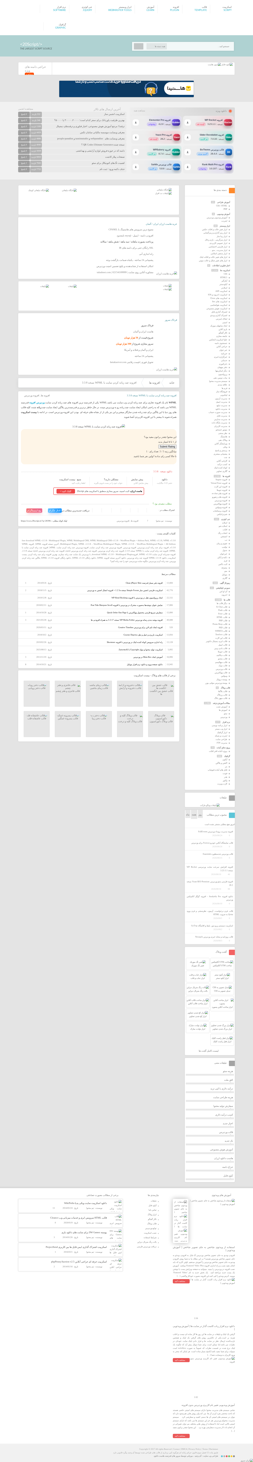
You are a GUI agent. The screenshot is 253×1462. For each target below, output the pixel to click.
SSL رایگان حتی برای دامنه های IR (136, 247)
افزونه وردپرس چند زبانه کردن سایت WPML (68, 547)
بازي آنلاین (223, 329)
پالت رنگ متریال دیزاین (147, 1242)
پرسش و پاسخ (221, 450)
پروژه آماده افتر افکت (218, 751)
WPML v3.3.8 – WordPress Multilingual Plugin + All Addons (148, 544)
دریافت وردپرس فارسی (147, 1246)
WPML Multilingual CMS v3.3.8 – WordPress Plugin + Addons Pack (119, 540)
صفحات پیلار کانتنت (115, 156)
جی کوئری (225, 519)
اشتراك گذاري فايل (219, 312)
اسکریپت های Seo (219, 301)
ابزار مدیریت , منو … (218, 250)
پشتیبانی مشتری (220, 454)
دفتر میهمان (222, 367)
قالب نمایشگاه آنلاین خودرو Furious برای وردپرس (212, 843)
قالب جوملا (222, 651)
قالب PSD (223, 627)
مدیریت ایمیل (221, 402)
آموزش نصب (221, 707)
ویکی (225, 447)
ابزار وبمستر (225, 226)
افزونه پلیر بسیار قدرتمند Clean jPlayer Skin (144, 583)
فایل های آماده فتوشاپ (217, 770)
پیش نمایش (137, 479)
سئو (225, 713)
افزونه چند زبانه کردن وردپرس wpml (81, 551)
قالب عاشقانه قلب (36, 718)
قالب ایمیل (222, 645)
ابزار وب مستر (221, 729)
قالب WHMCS (221, 631)
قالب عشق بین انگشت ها (161, 692)
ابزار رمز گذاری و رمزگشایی (215, 233)
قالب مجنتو (222, 659)
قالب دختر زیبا (99, 718)
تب (226, 540)
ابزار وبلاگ (152, 1214)
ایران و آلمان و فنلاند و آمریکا (138, 350)
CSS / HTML (221, 206)
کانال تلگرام (55, 510)
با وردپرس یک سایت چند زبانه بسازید (74, 554)
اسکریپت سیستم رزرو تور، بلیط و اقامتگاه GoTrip (212, 926)
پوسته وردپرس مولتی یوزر (216, 683)
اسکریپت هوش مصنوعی (216, 308)
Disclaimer (213, 1449)
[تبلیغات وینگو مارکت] (210, 805)
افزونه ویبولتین (221, 507)
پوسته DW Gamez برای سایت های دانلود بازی (84, 1232)
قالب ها (227, 600)
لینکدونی (223, 395)
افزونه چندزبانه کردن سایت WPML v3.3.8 (157, 554)
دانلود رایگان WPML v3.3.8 (84, 558)
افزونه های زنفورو (219, 497)
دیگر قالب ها (222, 603)
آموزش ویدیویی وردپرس (217, 217)
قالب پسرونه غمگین (68, 718)
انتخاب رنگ (222, 533)
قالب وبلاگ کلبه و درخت (130, 721)
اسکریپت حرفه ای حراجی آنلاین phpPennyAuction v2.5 (79, 1261)
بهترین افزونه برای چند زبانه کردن (42, 554)
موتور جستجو (221, 430)
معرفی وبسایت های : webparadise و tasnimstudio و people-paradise (91, 138)
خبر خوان (223, 350)
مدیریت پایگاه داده (219, 422)
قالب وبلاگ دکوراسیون (161, 721)
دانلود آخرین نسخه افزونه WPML (111, 558)
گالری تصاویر (221, 471)
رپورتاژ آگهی (225, 583)
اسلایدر (224, 288)
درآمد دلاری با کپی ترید (221, 1088)
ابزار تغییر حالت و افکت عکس (214, 229)
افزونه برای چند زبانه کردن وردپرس (153, 547)
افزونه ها (154, 382)
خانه (171, 382)
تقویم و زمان (222, 543)
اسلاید (224, 523)
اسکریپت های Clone (218, 298)
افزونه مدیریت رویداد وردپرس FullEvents (215, 831)
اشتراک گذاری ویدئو (218, 315)
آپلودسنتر (223, 284)
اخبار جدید (228, 1123)
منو (225, 571)
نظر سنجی (222, 433)
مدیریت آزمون (221, 398)
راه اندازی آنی (146, 254)
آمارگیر (224, 281)
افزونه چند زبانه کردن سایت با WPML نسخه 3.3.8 (146, 551)
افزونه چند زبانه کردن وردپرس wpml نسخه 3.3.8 (43, 551)
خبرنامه (224, 353)
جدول (224, 550)
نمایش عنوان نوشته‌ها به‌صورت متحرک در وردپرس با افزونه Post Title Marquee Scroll (127, 605)
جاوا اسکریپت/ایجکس (218, 339)
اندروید (224, 595)
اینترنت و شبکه (221, 736)
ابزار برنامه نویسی (219, 725)
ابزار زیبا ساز (222, 236)
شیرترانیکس (222, 514)
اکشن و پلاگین (221, 763)
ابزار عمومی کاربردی (218, 243)
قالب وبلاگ (225, 688)
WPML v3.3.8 (156, 540)
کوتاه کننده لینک (220, 468)
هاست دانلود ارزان (223, 1158)
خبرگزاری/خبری (220, 357)
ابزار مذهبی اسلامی (219, 253)
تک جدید (229, 1140)
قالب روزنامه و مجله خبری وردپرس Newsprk (214, 937)
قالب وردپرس (221, 669)
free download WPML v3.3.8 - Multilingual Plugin (44, 540)
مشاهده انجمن (25, 108)
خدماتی (224, 360)
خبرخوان (223, 554)
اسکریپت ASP (221, 291)
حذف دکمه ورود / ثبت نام (112, 169)
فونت (225, 773)
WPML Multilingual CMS (78, 540)
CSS (225, 274)
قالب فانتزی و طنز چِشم (68, 691)
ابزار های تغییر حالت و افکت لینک (213, 257)
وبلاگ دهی (222, 440)
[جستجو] (138, 46)
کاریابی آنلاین (222, 461)
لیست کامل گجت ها (209, 1050)
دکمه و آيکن (222, 557)
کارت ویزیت (222, 784)
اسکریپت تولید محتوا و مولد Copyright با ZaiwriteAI (141, 649)
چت (225, 457)
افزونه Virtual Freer (219, 483)
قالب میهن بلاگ (220, 698)
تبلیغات (154, 1201)
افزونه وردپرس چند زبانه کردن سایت (106, 547)
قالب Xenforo (221, 634)
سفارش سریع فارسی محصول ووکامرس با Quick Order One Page (135, 612)
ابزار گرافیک (222, 732)
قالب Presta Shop (220, 624)
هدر (225, 777)
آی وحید (198, 1456)
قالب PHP (223, 620)
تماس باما (153, 1210)
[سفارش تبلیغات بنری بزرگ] (164, 190)
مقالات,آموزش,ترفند (221, 703)
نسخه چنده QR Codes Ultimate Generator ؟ (103, 144)
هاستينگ (223, 436)
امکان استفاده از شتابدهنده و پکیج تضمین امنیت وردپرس (124, 266)
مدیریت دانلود (221, 409)
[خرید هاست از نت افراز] (163, 193)
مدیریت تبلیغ (222, 405)
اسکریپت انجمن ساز (114, 114)
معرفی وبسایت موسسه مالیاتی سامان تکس (102, 132)
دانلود (164, 479)
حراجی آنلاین (221, 346)
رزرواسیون (222, 374)
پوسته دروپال (221, 679)
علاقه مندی (222, 385)
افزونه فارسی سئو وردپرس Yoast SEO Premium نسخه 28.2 (210, 883)
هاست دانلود (159, 1456)
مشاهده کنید (180, 1281)
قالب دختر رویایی (36, 688)
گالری (224, 578)
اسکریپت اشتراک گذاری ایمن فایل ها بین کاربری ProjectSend (76, 1247)
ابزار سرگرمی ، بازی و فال (216, 240)
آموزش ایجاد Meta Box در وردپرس (148, 657)
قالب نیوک (223, 665)
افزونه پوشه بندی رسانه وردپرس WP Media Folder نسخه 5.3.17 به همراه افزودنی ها (127, 620)
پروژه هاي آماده (223, 747)
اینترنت (224, 221)
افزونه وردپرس (31, 395)
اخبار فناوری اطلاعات (221, 265)
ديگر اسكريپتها (221, 371)
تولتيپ (224, 547)
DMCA (184, 1449)
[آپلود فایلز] (227, 64)
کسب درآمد (222, 464)
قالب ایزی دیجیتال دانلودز (216, 641)
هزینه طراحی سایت (223, 1097)
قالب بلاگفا (222, 691)
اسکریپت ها (225, 270)
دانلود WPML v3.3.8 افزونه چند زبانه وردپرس (147, 558)
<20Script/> (31, 44)
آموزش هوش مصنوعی (221, 1149)
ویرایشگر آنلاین (220, 443)
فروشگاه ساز (221, 391)
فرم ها (224, 388)
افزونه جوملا (222, 490)
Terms (205, 1449)
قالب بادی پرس (220, 648)
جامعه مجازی (221, 336)
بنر (226, 766)
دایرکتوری (223, 364)
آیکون (224, 759)
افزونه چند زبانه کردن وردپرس (111, 551)
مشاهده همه (139, 110)
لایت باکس (222, 564)
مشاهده (29, 74)
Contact (176, 1449)
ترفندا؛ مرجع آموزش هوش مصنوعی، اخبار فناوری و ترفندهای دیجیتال (90, 126)
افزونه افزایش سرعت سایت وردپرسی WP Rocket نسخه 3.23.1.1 (210, 869)
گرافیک (227, 756)
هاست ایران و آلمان (143, 331)
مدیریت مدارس (220, 419)
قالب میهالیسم (221, 662)
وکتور (225, 780)
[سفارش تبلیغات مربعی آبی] (69, 190)
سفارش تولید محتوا (223, 1106)
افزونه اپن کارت (220, 486)
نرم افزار (226, 722)
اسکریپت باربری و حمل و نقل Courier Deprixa (143, 635)
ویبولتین (224, 676)
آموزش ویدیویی (223, 214)
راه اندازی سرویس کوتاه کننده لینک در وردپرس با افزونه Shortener (135, 642)
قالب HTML (222, 617)
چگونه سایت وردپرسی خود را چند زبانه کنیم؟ (129, 561)
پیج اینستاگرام (34, 510)
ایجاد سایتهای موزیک (218, 326)
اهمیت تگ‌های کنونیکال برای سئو (108, 163)
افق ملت (228, 1079)
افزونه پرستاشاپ (220, 511)
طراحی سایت (221, 739)
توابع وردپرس (151, 1228)
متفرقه (224, 568)
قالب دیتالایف (221, 655)
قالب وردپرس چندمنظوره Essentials (218, 854)
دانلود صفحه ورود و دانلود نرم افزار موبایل (145, 664)
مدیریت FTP (222, 743)
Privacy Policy (195, 1449)
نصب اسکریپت (150, 1233)
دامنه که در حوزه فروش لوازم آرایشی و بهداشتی (100, 150)
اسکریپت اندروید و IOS (217, 294)
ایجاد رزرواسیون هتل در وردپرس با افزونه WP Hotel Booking (137, 598)
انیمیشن (224, 536)
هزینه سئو (228, 1071)
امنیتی (224, 322)
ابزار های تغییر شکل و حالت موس (213, 260)
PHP (225, 209)
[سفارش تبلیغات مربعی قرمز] (38, 190)
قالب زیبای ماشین (99, 688)
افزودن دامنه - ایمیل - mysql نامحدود (135, 235)
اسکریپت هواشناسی (218, 305)
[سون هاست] (214, 64)
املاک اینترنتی (221, 319)
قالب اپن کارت (221, 638)
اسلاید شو (223, 526)
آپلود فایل (228, 1175)
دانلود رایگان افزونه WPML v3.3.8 (56, 558)
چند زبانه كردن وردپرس (159, 561)
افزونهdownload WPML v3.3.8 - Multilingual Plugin (115, 554)
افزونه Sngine (221, 479)
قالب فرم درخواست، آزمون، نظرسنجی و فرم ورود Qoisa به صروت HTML (210, 913)
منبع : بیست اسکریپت (70, 479)
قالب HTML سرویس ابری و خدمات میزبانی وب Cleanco (78, 1217)
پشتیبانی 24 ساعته (144, 356)
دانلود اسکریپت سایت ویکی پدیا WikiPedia (85, 1203)
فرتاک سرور (171, 319)
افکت (225, 529)
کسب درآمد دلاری (224, 1114)
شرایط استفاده (150, 1237)
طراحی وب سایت (210, 1456)
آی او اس (223, 591)
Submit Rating (167, 446)
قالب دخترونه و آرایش (130, 688)
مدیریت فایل (222, 416)
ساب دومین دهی (220, 378)
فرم (225, 561)
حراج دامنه (227, 1167)
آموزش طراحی (223, 202)
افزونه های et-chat (219, 493)
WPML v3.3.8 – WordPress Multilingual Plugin (99, 544)
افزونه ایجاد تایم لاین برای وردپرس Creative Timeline (140, 627)
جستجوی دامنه (221, 343)
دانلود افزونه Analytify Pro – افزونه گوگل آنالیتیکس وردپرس (210, 898)
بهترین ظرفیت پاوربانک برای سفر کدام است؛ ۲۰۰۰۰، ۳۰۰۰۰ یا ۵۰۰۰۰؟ (89, 120)
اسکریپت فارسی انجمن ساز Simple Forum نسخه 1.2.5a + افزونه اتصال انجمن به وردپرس (125, 590)
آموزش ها (223, 710)
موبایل (224, 574)
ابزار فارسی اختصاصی (218, 246)
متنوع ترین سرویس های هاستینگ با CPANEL (131, 229)
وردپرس (223, 717)
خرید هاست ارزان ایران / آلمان (161, 224)
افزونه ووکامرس (220, 504)
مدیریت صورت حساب (218, 412)
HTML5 (223, 277)
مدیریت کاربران (220, 426)
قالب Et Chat (221, 607)
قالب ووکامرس (221, 672)
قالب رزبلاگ (222, 695)
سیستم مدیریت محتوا (218, 381)
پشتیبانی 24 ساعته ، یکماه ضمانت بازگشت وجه (129, 260)
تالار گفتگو (223, 333)
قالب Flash (222, 610)
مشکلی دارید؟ (111, 479)
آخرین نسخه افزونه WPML (47, 544)
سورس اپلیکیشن (223, 588)
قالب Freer (222, 614)
